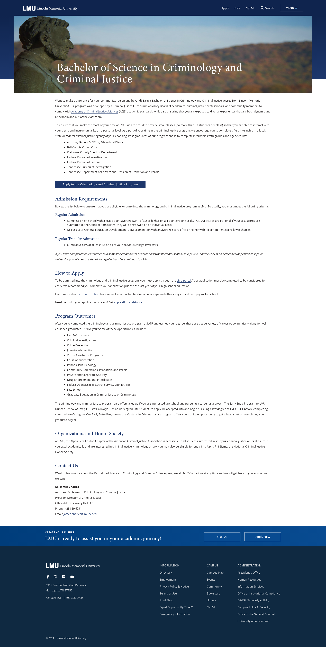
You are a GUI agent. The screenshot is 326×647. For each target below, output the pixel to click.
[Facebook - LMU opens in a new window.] (49, 577)
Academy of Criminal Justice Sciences (94, 111)
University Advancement (253, 621)
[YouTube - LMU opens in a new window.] (74, 577)
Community (214, 586)
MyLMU (250, 8)
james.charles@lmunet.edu (81, 514)
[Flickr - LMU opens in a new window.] (65, 577)
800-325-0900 (74, 597)
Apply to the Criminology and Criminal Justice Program (100, 184)
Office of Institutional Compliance (259, 593)
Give (237, 8)
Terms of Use (168, 593)
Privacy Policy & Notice (174, 586)
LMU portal (184, 280)
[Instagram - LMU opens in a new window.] (57, 577)
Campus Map (215, 572)
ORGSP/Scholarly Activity (253, 600)
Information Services (251, 586)
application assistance (128, 302)
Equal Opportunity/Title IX (176, 607)
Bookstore (213, 593)
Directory (166, 572)
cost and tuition (89, 294)
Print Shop (166, 600)
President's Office (249, 572)
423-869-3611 (54, 597)
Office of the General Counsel (256, 614)
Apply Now (263, 537)
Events (211, 579)
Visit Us (222, 537)
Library (211, 600)
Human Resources (249, 579)
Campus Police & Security (254, 607)
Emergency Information (175, 614)
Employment (168, 579)
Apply (225, 8)
